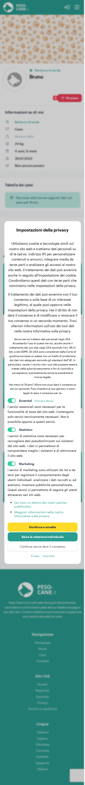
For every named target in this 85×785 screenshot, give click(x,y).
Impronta (48, 555)
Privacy (35, 555)
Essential (36, 400)
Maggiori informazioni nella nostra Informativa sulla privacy (38, 514)
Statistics (25, 429)
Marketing (26, 464)
